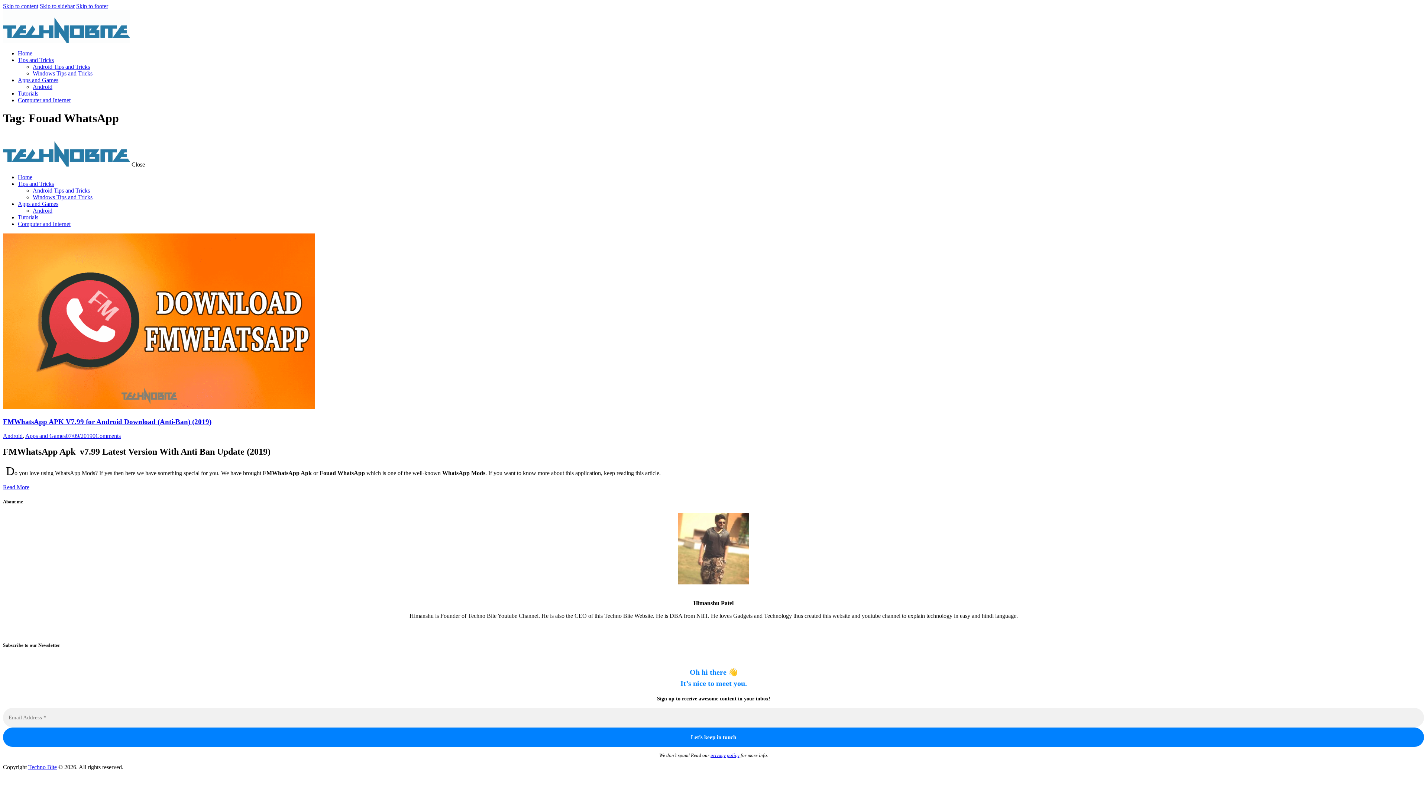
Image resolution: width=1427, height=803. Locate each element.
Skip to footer (92, 6)
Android (13, 436)
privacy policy (725, 755)
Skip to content (20, 6)
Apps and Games (45, 436)
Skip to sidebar (57, 6)
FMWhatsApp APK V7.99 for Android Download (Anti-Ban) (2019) (107, 422)
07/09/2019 (79, 436)
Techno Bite (42, 767)
